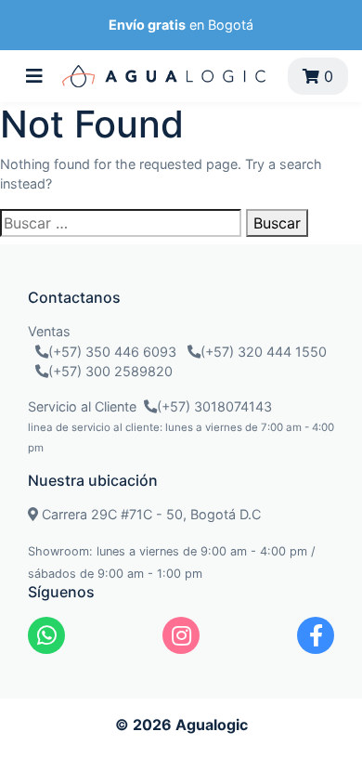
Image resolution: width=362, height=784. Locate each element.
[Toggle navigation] (34, 76)
